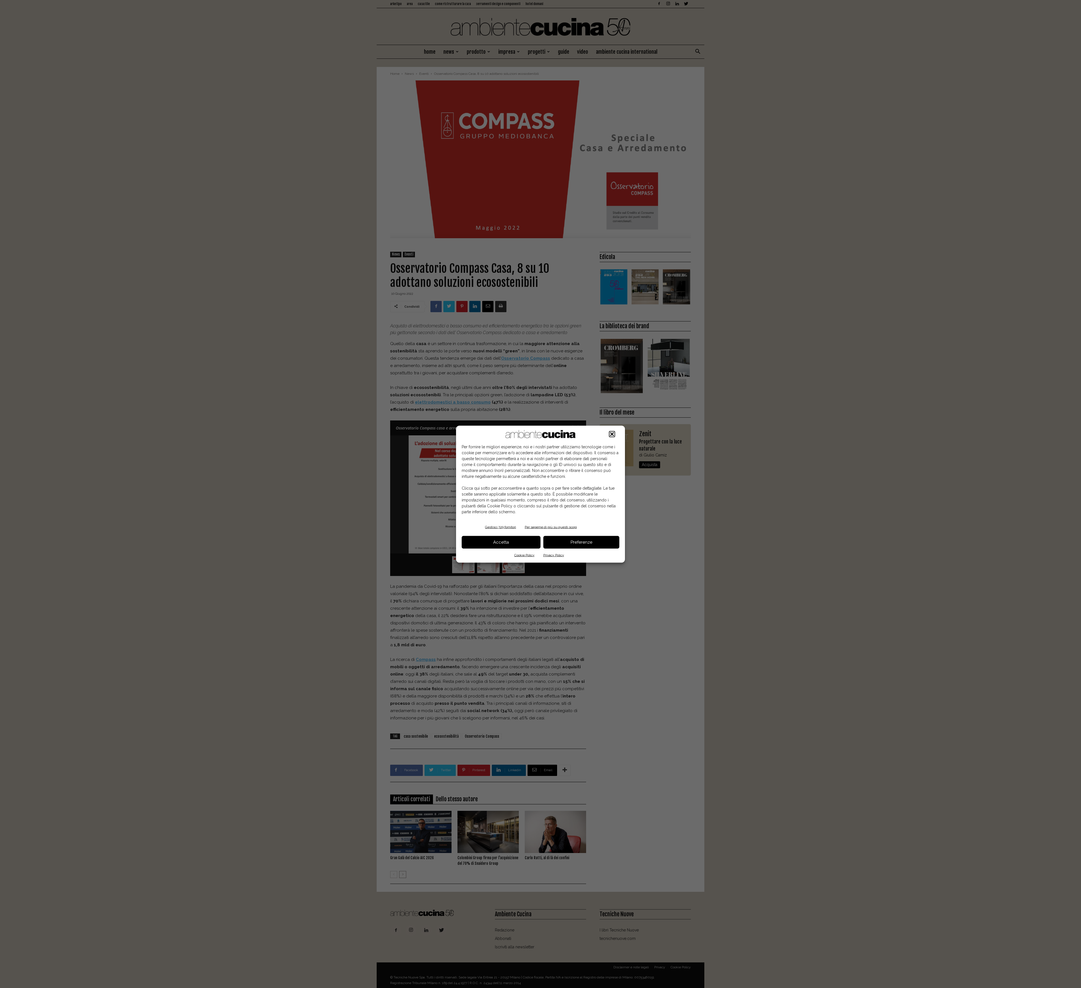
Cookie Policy (524, 555)
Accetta (501, 542)
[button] (612, 434)
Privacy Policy (553, 555)
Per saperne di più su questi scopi (551, 527)
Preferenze (581, 542)
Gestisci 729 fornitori (500, 527)
